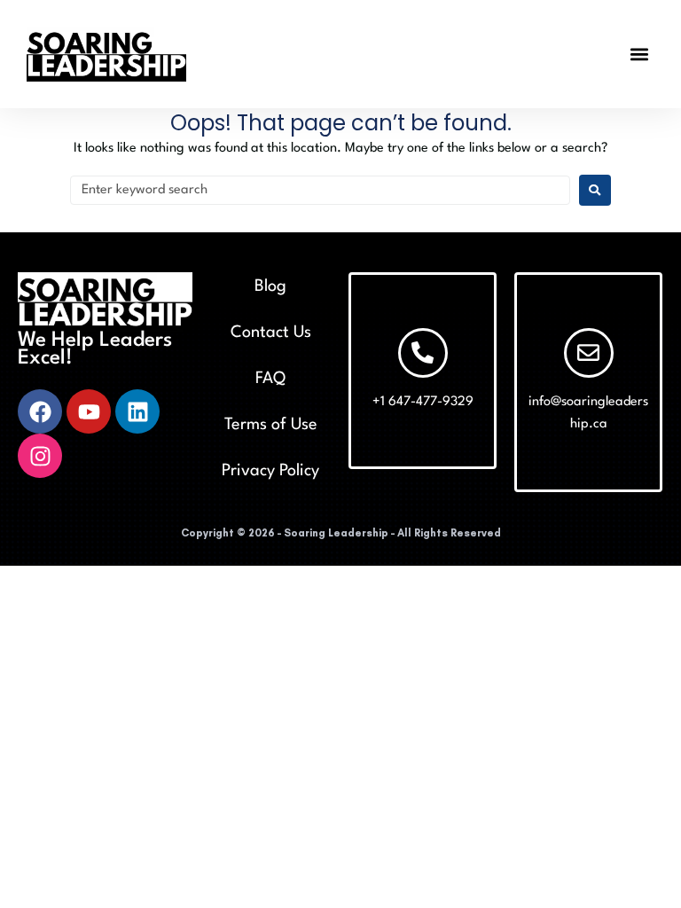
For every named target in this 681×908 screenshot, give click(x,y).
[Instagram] (40, 456)
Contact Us (271, 332)
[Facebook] (40, 411)
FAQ (270, 379)
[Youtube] (89, 411)
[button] (639, 53)
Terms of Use (270, 425)
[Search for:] (320, 190)
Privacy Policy (270, 471)
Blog (270, 286)
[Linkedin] (137, 411)
